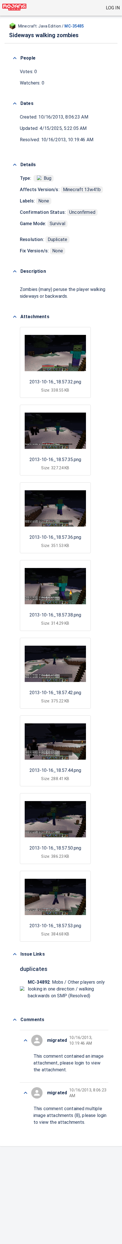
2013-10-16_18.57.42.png (55, 692)
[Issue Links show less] (14, 954)
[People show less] (14, 58)
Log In (113, 7)
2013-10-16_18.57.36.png (55, 537)
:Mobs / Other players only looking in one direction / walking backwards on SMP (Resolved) (66, 988)
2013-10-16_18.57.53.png (55, 925)
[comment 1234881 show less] (25, 1040)
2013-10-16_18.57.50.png (55, 848)
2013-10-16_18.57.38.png (55, 615)
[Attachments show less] (14, 316)
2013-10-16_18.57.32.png (55, 382)
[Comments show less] (14, 1019)
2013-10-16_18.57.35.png (55, 459)
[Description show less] (14, 271)
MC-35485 (74, 26)
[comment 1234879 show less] (25, 1093)
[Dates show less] (14, 103)
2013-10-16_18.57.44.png (55, 770)
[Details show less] (14, 164)
